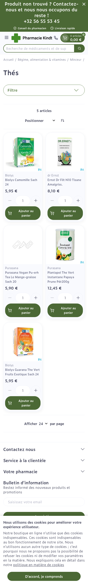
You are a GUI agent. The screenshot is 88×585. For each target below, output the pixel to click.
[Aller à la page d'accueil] (31, 38)
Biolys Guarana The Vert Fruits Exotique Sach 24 (22, 371)
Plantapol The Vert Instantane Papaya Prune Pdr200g (60, 277)
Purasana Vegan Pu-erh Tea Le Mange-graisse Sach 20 (22, 277)
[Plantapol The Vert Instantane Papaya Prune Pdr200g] (65, 244)
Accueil (8, 59)
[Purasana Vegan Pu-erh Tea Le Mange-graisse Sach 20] (22, 244)
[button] (44, 90)
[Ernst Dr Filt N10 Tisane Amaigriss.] (65, 152)
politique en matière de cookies (38, 564)
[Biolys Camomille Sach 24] (22, 152)
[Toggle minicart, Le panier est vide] (65, 38)
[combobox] (38, 48)
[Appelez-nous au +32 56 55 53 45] (56, 38)
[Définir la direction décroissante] (62, 120)
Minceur (75, 59)
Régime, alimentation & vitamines (42, 59)
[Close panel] (84, 4)
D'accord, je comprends (44, 576)
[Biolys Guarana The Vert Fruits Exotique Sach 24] (22, 341)
